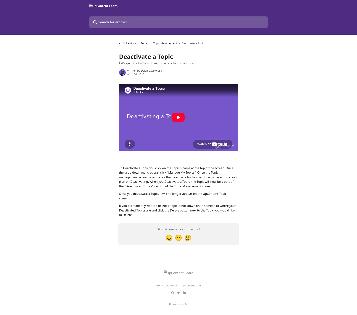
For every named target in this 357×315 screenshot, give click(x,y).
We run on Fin (180, 304)
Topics (145, 43)
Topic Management (165, 43)
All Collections (127, 43)
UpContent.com (191, 285)
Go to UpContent (166, 285)
